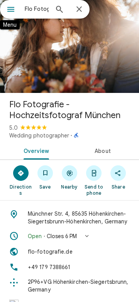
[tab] (35, 150)
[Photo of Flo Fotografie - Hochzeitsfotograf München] (69, 46)
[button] (69, 236)
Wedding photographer (39, 135)
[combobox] (37, 9)
